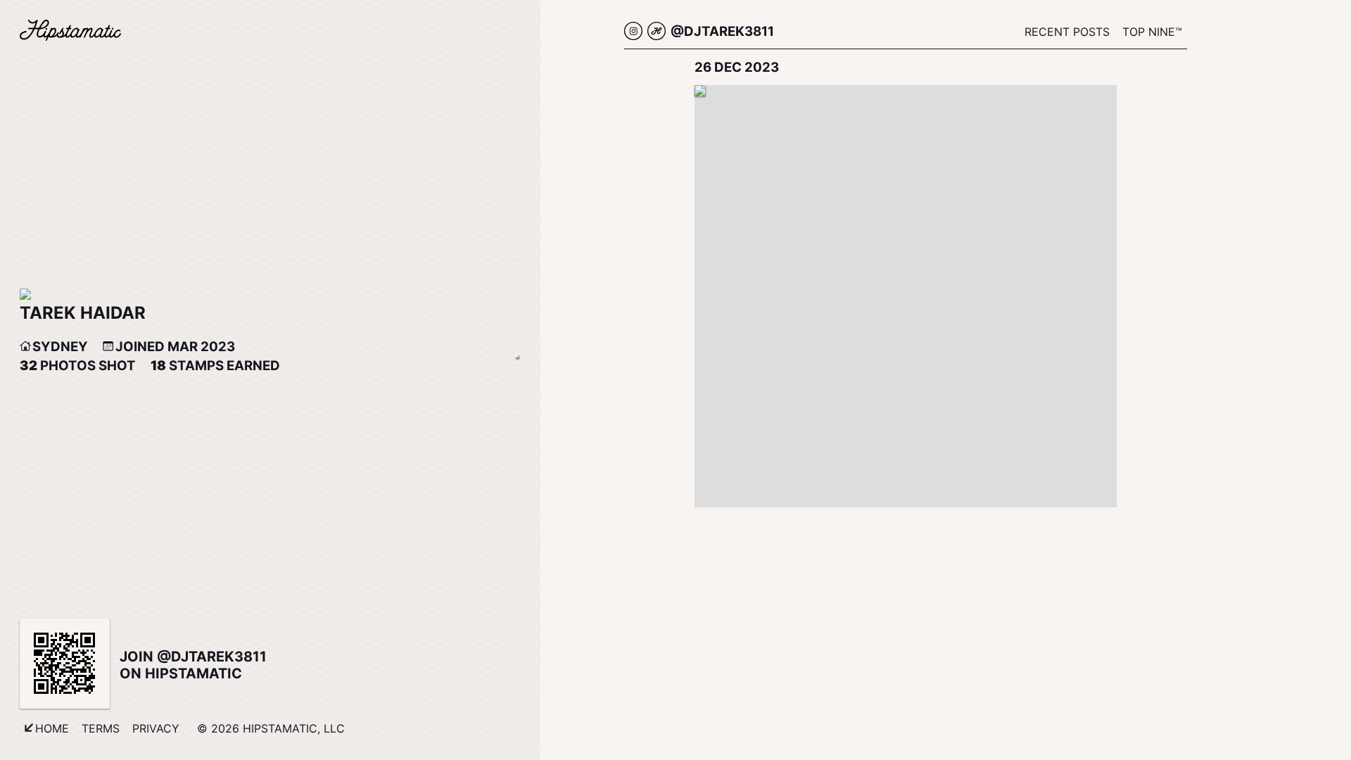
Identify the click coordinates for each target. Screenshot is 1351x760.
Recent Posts (1067, 32)
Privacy (155, 728)
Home (52, 728)
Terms (101, 728)
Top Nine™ (1152, 32)
